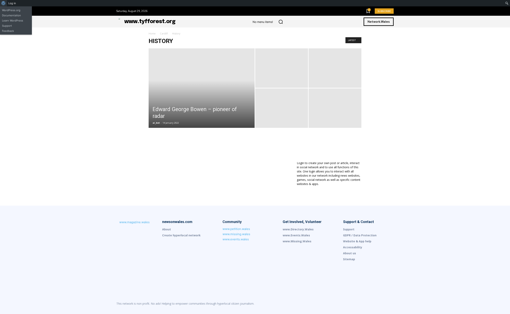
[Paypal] (374, 304)
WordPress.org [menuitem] (11, 10)
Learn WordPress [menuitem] (12, 20)
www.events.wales (236, 239)
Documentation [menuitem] (11, 15)
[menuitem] (3, 3)
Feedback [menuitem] (8, 30)
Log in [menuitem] (12, 3)
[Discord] (340, 304)
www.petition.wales (236, 229)
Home (152, 33)
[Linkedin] (357, 304)
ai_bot (156, 122)
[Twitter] (390, 304)
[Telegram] (382, 304)
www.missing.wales (236, 234)
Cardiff (164, 33)
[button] (280, 21)
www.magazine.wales (134, 222)
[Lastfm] (348, 304)
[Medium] (365, 304)
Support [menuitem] (7, 25)
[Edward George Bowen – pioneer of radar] (202, 94)
